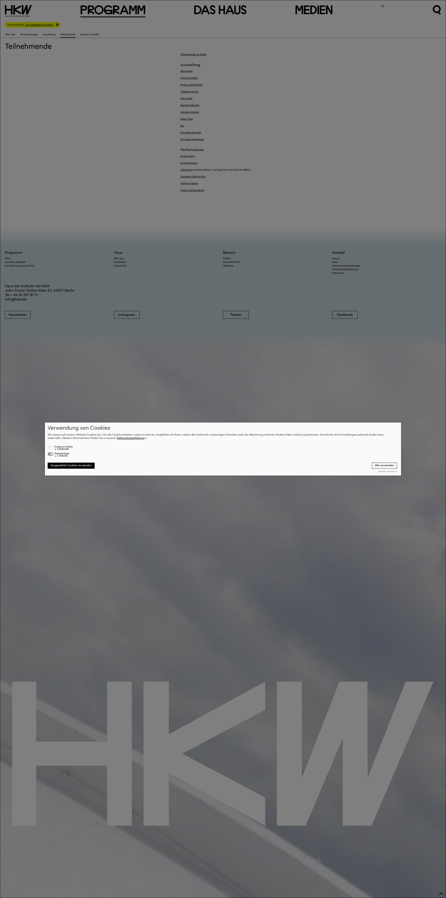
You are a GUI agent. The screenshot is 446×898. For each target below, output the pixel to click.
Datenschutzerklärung (130, 438)
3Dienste (62, 449)
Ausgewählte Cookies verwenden (71, 465)
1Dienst (61, 456)
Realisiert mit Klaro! (386, 472)
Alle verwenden (384, 465)
